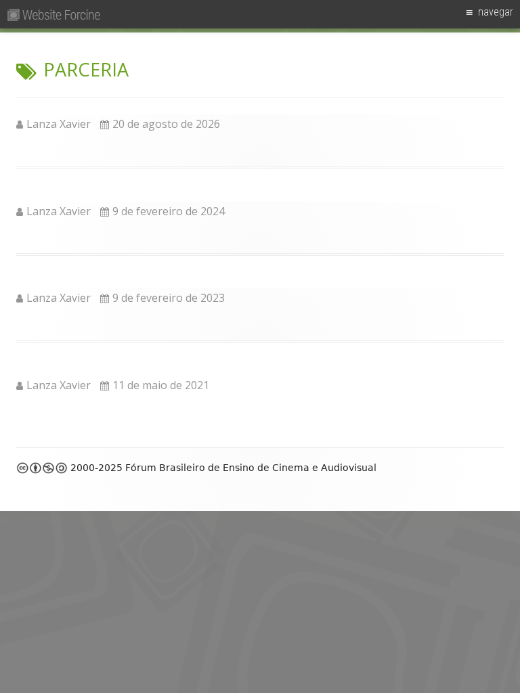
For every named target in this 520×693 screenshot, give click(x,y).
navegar (495, 11)
